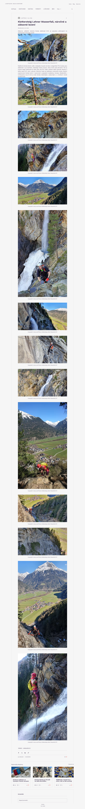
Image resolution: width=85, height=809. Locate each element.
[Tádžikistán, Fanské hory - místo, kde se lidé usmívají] (64, 772)
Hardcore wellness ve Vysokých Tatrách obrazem (21, 780)
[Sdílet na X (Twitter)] (21, 752)
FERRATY (38, 9)
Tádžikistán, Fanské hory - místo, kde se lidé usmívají (64, 780)
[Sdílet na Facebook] (18, 752)
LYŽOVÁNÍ (46, 9)
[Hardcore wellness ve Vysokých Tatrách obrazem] (21, 772)
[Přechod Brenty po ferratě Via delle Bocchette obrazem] (42, 772)
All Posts (13, 9)
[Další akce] (66, 18)
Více (58, 9)
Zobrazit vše (71, 764)
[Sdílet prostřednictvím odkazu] (28, 752)
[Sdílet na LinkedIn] (25, 752)
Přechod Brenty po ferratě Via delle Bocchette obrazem (42, 780)
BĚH (53, 9)
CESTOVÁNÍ (22, 9)
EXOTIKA (30, 9)
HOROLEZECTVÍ (26, 748)
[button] (72, 9)
